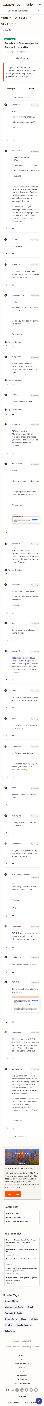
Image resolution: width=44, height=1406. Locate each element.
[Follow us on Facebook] (17, 1390)
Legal (26, 1402)
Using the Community (15, 1217)
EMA (14, 718)
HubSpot (34, 1319)
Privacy (34, 1402)
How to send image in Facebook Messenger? (21, 1259)
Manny (14, 690)
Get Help (5, 18)
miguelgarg (16, 816)
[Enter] (4, 10)
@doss (17, 850)
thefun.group (17, 1069)
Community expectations (17, 1221)
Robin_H (15, 395)
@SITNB (32, 1039)
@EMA (30, 753)
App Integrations (22, 1383)
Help (22, 1359)
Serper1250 (16, 105)
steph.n (15, 151)
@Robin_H (33, 434)
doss (14, 788)
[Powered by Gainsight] (22, 1341)
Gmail (30, 1307)
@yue (32, 658)
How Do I (8, 30)
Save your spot (13, 1194)
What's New (7, 24)
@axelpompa (18, 434)
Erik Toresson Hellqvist (21, 874)
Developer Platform (22, 1363)
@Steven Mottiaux (20, 431)
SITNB (14, 982)
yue (13, 623)
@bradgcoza (17, 1039)
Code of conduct (13, 1213)
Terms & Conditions (12, 1347)
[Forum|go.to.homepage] (17, 4)
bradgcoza (16, 957)
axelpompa (16, 357)
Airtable (8, 1325)
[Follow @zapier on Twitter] (31, 1390)
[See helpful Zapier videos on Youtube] (36, 1390)
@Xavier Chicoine (20, 550)
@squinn (18, 271)
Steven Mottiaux (18, 295)
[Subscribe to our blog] (26, 1390)
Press (22, 1367)
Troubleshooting (12, 1255)
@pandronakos (19, 658)
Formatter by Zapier (14, 1313)
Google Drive (11, 1319)
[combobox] (22, 10)
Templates (22, 1379)
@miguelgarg (30, 850)
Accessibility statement (30, 1347)
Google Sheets (11, 1301)
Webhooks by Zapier (14, 1307)
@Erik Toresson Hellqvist (23, 933)
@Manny (19, 753)
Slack (23, 1319)
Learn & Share (22, 18)
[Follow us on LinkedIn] (22, 1390)
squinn (14, 239)
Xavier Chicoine (18, 464)
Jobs (22, 1371)
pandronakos (17, 584)
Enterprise (22, 1375)
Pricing (22, 1355)
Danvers (15, 746)
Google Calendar (23, 1325)
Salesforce (10, 1331)
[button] (38, 4)
